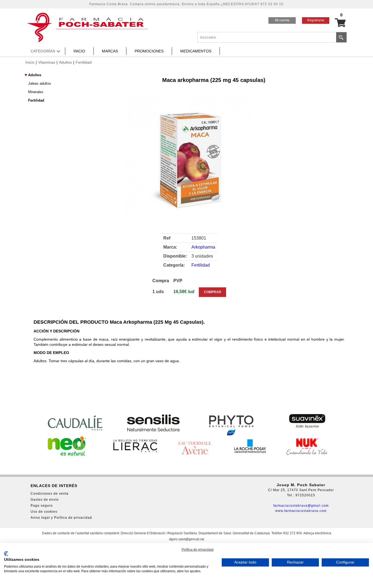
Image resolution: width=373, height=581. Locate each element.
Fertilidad (84, 62)
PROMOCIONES (149, 51)
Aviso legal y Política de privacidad (61, 518)
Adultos (65, 62)
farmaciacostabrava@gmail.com (301, 506)
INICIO (79, 51)
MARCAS (110, 51)
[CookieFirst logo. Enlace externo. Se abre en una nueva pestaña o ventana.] (6, 553)
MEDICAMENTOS (195, 51)
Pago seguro (42, 506)
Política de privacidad (198, 549)
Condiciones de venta (50, 494)
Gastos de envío (45, 500)
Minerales (35, 92)
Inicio (29, 62)
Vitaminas (46, 62)
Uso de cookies (44, 512)
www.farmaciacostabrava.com (301, 511)
